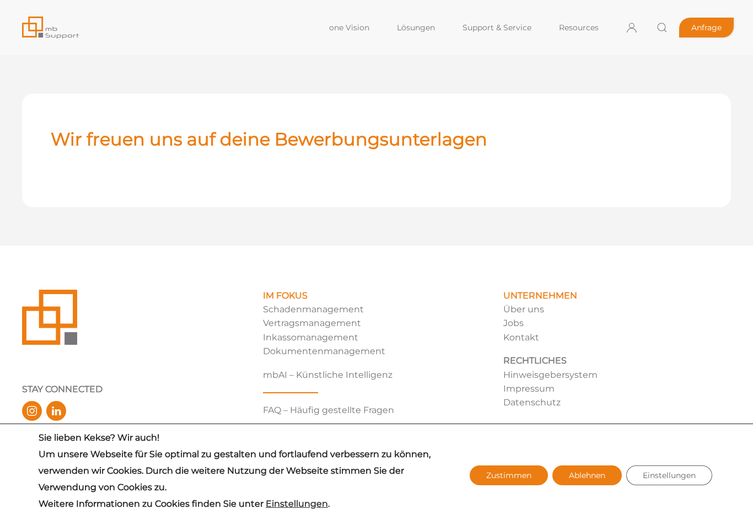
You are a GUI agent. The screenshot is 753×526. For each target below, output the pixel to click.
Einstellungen (297, 503)
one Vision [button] (349, 27)
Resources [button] (579, 27)
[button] (662, 27)
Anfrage (706, 27)
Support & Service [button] (496, 27)
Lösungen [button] (416, 27)
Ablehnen (587, 475)
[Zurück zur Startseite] (166, 27)
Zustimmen (508, 475)
